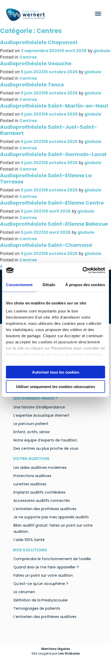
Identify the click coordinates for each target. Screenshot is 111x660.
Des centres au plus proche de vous (45, 448)
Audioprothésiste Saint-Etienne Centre (52, 202)
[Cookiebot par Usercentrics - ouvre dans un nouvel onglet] (82, 270)
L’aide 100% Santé (29, 539)
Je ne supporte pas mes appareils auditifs (51, 517)
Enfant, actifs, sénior (31, 431)
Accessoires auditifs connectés (41, 500)
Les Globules (69, 653)
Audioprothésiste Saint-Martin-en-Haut (54, 105)
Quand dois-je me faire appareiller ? (46, 567)
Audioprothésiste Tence (32, 84)
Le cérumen (24, 591)
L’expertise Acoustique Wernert (41, 415)
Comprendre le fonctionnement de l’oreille (52, 558)
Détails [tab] (49, 284)
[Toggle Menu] (98, 13)
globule (101, 51)
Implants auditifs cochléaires (39, 492)
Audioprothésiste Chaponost (39, 42)
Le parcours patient (31, 423)
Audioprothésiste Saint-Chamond (46, 245)
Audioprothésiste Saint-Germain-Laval (53, 154)
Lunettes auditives (29, 484)
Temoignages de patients (36, 608)
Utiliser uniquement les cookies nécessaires (55, 386)
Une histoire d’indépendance (39, 407)
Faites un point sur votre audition (43, 575)
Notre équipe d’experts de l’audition (45, 440)
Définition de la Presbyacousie (40, 600)
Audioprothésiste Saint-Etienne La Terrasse (46, 178)
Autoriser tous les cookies (55, 372)
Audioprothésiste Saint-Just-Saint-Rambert (48, 130)
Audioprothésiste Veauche (36, 63)
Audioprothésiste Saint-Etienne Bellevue (54, 224)
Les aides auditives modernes (40, 467)
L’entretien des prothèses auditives (44, 508)
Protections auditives (32, 475)
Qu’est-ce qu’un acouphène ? (40, 583)
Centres (28, 57)
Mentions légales (55, 649)
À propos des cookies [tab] (85, 284)
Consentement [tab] (19, 284)
